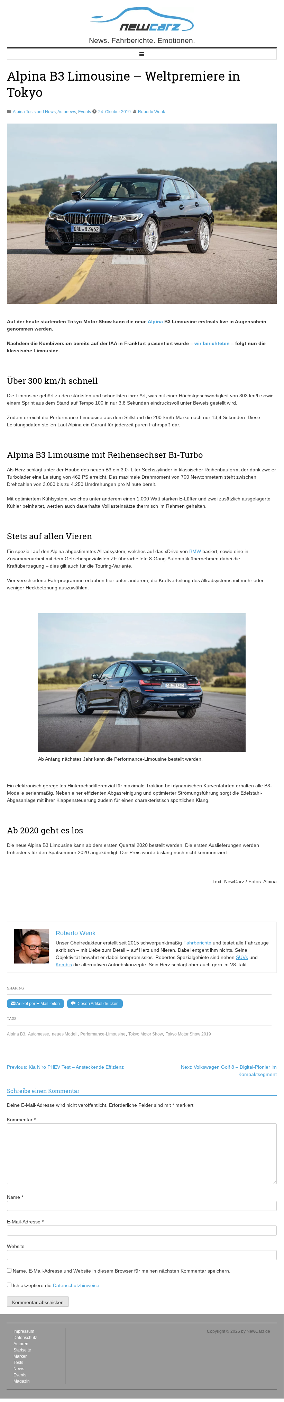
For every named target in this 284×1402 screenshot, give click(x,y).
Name (15, 1197)
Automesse (38, 1034)
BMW (195, 551)
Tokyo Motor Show (145, 1034)
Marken (20, 1356)
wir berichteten (212, 343)
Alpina (155, 321)
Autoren (20, 1343)
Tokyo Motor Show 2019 (188, 1034)
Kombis (64, 964)
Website (16, 1246)
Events (84, 111)
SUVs (242, 957)
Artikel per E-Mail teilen (37, 1003)
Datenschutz (25, 1337)
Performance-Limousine (103, 1034)
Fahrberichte (197, 943)
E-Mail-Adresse (25, 1221)
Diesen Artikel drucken (97, 1003)
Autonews (66, 111)
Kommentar (21, 1119)
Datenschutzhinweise (76, 1285)
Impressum (23, 1331)
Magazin (21, 1381)
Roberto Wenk (151, 111)
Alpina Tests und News (34, 111)
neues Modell (64, 1034)
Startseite (22, 1350)
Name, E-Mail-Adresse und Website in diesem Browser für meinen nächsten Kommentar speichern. (121, 1271)
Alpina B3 (16, 1034)
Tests (18, 1362)
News (18, 1368)
